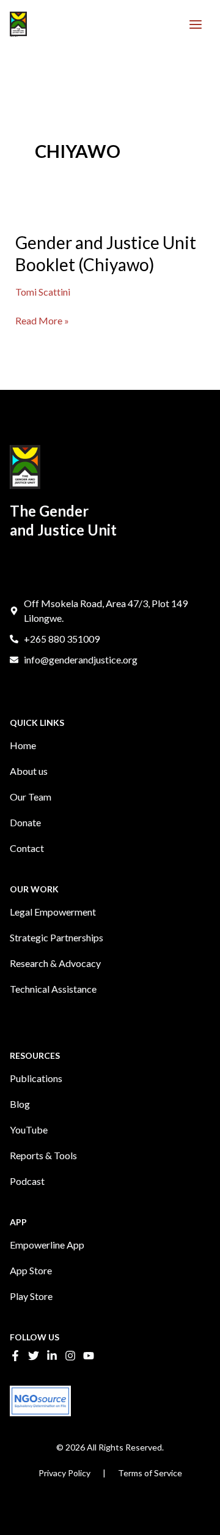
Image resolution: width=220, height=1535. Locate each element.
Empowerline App (47, 1244)
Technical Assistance (53, 989)
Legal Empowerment (53, 911)
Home (23, 745)
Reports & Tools (43, 1155)
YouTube (29, 1129)
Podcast (27, 1181)
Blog (20, 1104)
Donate (25, 822)
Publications (36, 1078)
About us (29, 771)
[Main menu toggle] (195, 24)
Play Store (31, 1296)
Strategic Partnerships (56, 937)
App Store (31, 1270)
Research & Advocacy (55, 963)
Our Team (30, 796)
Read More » (42, 319)
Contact (27, 848)
